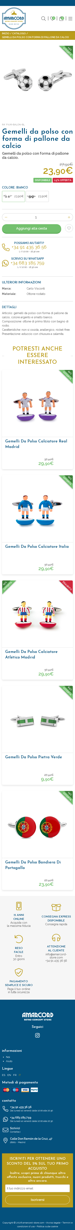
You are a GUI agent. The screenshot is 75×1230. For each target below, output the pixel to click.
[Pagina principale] (14, 18)
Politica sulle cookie (47, 1226)
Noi (8, 1057)
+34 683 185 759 (31, 1119)
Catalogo (19, 33)
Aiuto (9, 1061)
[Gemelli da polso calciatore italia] (37, 510)
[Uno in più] (69, 217)
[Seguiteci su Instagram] (37, 1035)
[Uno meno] (6, 217)
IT (20, 1075)
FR (15, 1075)
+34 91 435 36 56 (31, 1108)
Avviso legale (53, 1222)
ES (3, 1075)
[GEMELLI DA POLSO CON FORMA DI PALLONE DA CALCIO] (37, 81)
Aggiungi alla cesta (31, 228)
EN (9, 1075)
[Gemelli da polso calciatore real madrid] (37, 404)
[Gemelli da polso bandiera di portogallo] (37, 825)
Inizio (5, 33)
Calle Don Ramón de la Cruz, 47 (31, 1140)
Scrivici (15, 1130)
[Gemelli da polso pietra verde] (37, 720)
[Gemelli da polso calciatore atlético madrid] (37, 615)
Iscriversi (37, 1200)
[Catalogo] (70, 18)
